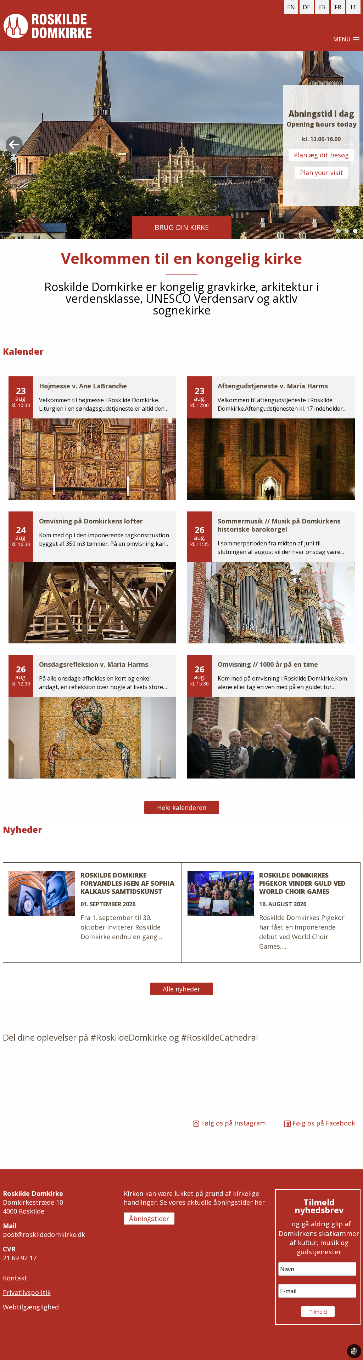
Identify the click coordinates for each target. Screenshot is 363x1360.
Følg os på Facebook (323, 1123)
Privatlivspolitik (27, 1292)
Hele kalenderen (181, 807)
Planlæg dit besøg (321, 155)
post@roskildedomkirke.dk (44, 1234)
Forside (47, 26)
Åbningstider (149, 1218)
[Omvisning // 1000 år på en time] (271, 717)
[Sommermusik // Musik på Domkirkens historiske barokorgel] (271, 577)
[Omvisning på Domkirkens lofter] (92, 577)
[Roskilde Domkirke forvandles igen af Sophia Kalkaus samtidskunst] (92, 913)
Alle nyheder (181, 989)
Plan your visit (321, 172)
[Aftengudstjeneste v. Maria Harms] (271, 438)
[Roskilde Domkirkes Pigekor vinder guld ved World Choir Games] (271, 913)
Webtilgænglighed (31, 1307)
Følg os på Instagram (232, 1123)
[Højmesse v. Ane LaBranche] (92, 438)
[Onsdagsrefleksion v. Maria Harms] (92, 717)
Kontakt (15, 1278)
